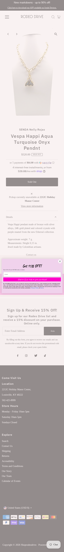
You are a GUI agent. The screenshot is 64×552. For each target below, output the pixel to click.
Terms (42, 288)
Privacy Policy (35, 288)
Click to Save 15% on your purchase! (32, 279)
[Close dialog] (60, 261)
